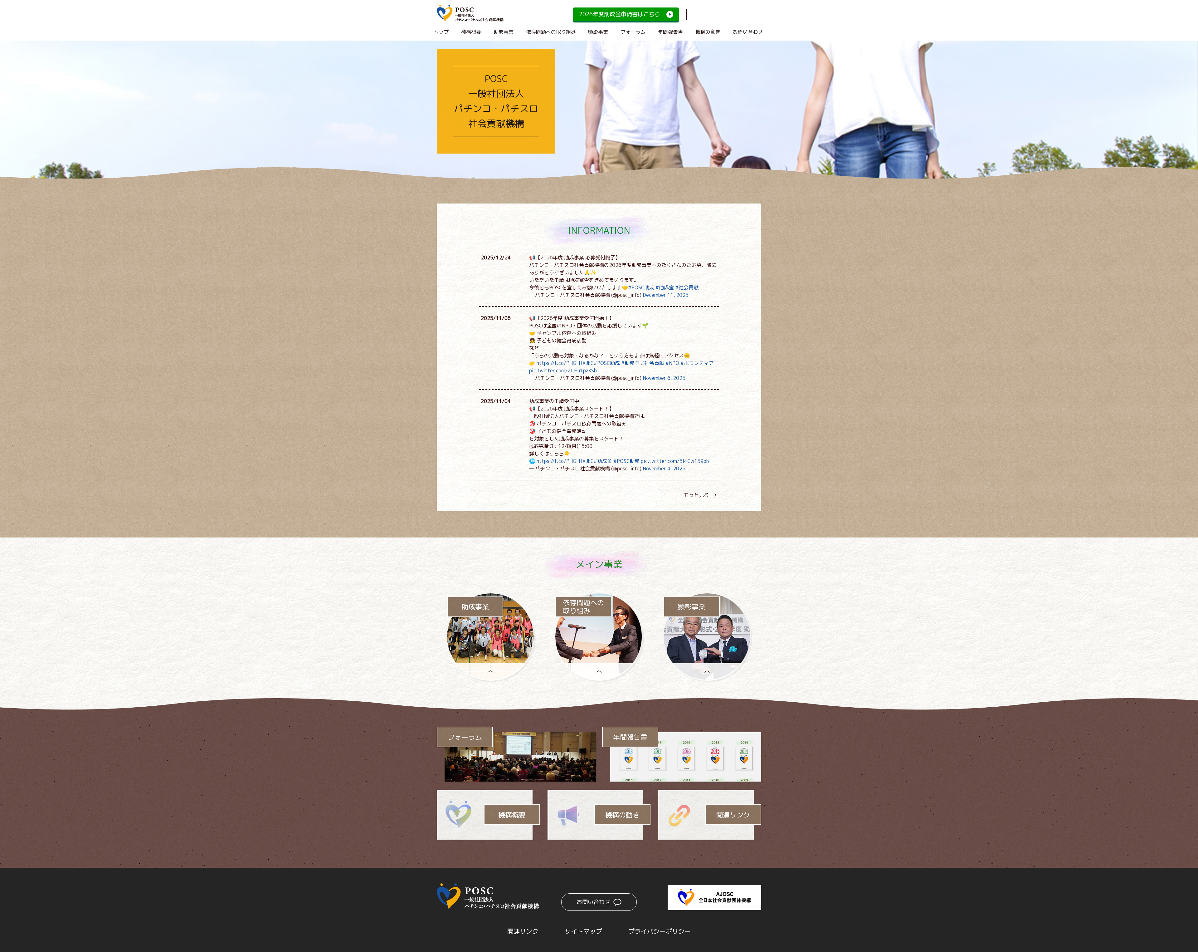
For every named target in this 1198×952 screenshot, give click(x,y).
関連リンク (733, 815)
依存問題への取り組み (551, 31)
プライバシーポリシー (659, 931)
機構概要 (471, 31)
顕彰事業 (598, 31)
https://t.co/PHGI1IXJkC (565, 363)
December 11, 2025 (666, 295)
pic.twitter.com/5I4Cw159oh (675, 461)
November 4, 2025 (664, 468)
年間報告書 (670, 31)
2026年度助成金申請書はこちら (619, 14)
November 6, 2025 (664, 378)
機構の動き (707, 31)
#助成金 (664, 287)
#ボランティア (697, 363)
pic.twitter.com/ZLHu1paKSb (563, 370)
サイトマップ (583, 931)
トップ (441, 31)
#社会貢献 (687, 287)
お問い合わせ (748, 31)
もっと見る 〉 (701, 495)
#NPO (672, 363)
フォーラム (633, 31)
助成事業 (504, 31)
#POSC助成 (641, 287)
